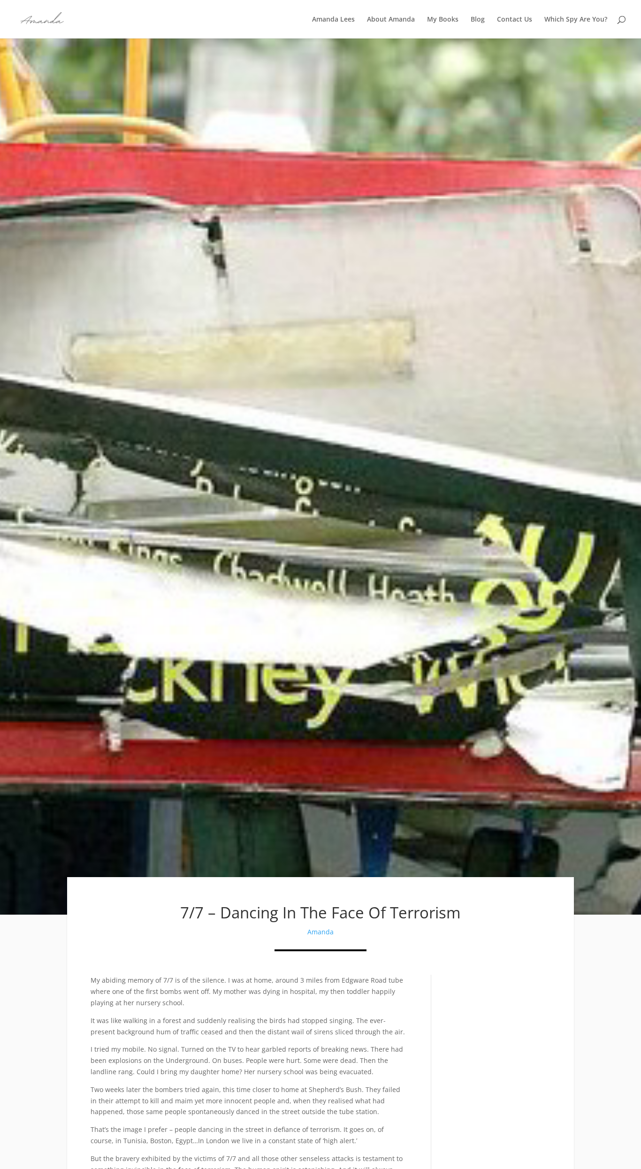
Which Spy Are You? (575, 19)
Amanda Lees (333, 19)
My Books (442, 19)
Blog (478, 19)
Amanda (320, 931)
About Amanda (391, 19)
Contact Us (514, 19)
